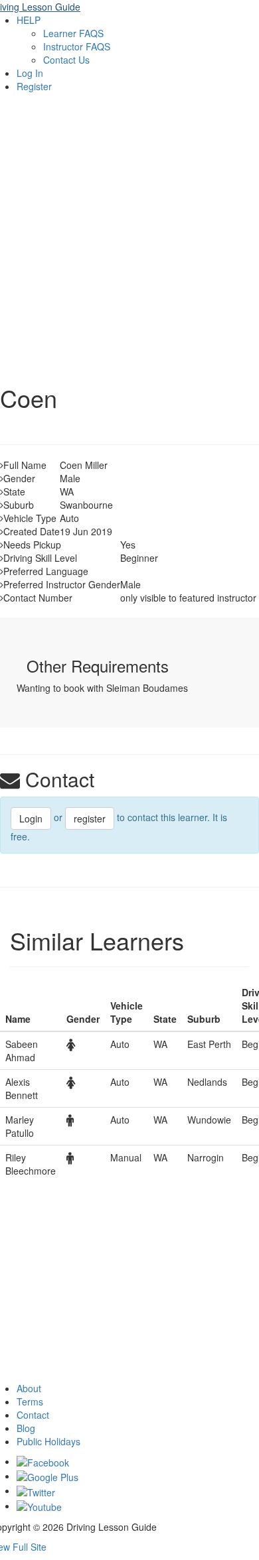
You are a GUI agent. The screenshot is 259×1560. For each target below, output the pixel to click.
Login (31, 818)
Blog (26, 1428)
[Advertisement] (129, 235)
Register (34, 86)
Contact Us (66, 59)
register (90, 818)
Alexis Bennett (21, 1088)
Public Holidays (48, 1441)
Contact (33, 1414)
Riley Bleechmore (30, 1164)
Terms (30, 1401)
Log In (30, 73)
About (29, 1388)
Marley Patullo (19, 1126)
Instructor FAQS (76, 46)
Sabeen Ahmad (21, 1050)
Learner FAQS (73, 33)
